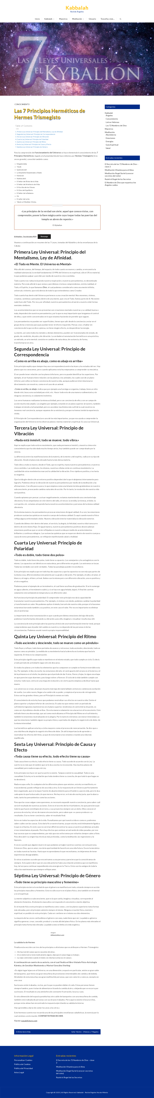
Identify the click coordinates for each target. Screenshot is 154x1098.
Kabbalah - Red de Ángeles (87, 1092)
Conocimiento (22, 104)
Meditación (77, 19)
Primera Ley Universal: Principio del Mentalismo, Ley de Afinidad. (40, 132)
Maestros (63, 19)
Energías (109, 141)
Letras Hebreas (112, 122)
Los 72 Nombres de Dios (116, 125)
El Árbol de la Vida (23, 1032)
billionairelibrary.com (57, 935)
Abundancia (111, 135)
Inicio (37, 19)
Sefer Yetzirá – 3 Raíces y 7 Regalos (84, 1032)
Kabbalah (77, 8)
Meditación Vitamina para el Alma (119, 170)
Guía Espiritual (112, 145)
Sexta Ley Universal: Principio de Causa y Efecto (34, 144)
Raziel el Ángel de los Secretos (118, 179)
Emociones (110, 138)
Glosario (92, 19)
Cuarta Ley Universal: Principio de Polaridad (32, 139)
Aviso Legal (19, 1072)
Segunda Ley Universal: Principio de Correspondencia (36, 134)
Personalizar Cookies (23, 1060)
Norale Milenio (102, 1092)
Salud (108, 148)
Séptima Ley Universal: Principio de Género (32, 147)
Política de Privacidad (23, 1068)
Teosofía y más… (108, 19)
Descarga (44, 236)
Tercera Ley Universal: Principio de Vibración (33, 137)
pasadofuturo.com (29, 1021)
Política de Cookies (22, 1064)
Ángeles (109, 115)
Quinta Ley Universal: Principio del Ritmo (31, 142)
